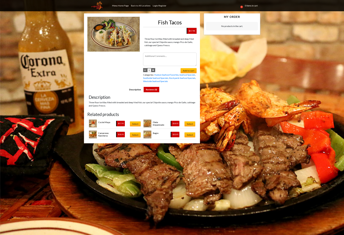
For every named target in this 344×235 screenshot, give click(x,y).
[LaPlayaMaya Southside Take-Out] (97, 6)
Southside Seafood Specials (155, 78)
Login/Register (159, 5)
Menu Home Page (120, 5)
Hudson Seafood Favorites (166, 74)
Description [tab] (135, 89)
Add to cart (188, 70)
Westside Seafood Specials (155, 81)
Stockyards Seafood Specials (182, 78)
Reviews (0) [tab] (151, 89)
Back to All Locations (140, 5)
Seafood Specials (187, 74)
